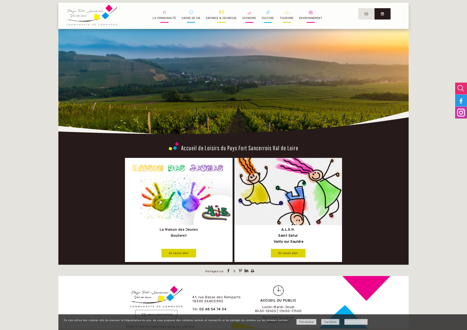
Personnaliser (356, 322)
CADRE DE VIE (191, 18)
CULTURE (268, 18)
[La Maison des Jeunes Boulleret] (179, 192)
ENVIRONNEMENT (310, 18)
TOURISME (287, 18)
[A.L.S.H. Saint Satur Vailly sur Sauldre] (288, 192)
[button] (461, 88)
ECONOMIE (249, 18)
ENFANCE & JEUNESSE (221, 18)
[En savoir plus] (178, 253)
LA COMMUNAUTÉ (164, 18)
